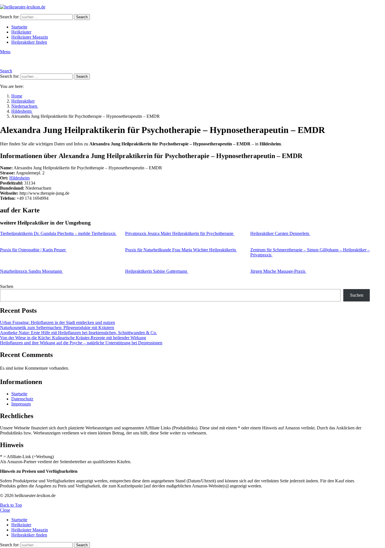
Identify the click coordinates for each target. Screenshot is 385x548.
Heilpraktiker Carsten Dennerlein (280, 233)
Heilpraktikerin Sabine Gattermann (156, 271)
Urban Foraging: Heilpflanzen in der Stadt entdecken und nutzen (57, 322)
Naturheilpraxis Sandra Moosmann (31, 271)
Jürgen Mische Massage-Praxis (278, 271)
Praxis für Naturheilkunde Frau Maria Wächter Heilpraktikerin (181, 249)
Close (5, 510)
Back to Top (11, 505)
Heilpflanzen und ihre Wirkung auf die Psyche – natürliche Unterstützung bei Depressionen (81, 342)
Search (82, 17)
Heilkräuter (21, 32)
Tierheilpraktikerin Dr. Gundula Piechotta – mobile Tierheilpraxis (58, 233)
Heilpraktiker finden (29, 42)
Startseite (19, 27)
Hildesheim (19, 178)
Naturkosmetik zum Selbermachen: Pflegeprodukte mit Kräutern (57, 327)
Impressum (21, 403)
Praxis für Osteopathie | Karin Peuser (33, 249)
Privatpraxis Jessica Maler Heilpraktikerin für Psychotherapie (179, 233)
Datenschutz (22, 398)
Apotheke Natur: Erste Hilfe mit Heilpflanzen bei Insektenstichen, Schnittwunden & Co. (78, 332)
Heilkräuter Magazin (29, 37)
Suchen (6, 286)
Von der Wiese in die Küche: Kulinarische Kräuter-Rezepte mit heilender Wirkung (73, 337)
